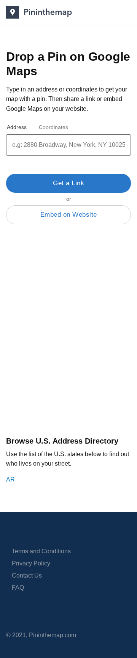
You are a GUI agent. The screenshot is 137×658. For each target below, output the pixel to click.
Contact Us (27, 575)
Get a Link (68, 183)
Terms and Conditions (41, 551)
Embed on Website (68, 214)
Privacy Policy (31, 563)
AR (10, 479)
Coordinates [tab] (53, 127)
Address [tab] (17, 127)
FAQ (18, 587)
